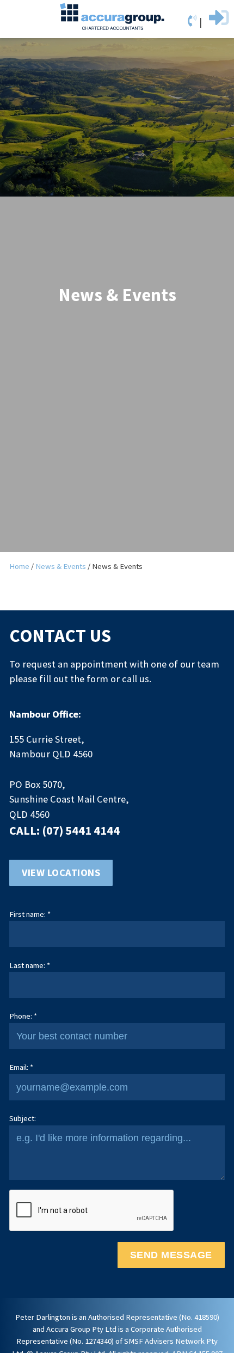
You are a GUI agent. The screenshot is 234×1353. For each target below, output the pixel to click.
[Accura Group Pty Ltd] (112, 16)
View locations (61, 872)
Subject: (22, 1118)
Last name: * (29, 965)
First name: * (30, 914)
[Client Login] (216, 21)
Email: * (21, 1067)
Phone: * (23, 1016)
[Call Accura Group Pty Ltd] (193, 20)
